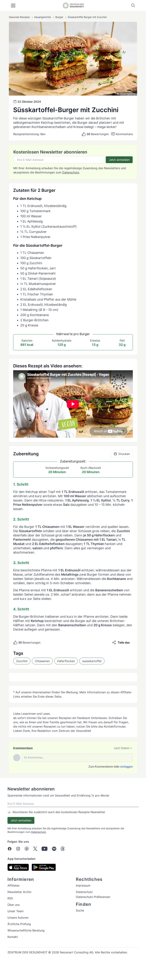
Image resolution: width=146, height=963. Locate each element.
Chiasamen (42, 661)
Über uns (13, 904)
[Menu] (13, 5)
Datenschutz (70, 172)
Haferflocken (66, 661)
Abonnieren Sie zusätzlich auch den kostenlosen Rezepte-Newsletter (58, 812)
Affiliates (13, 885)
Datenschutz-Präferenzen (93, 897)
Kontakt (12, 937)
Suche (80, 910)
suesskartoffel (91, 661)
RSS (10, 898)
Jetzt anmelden (119, 160)
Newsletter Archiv (19, 892)
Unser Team (15, 911)
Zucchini (21, 661)
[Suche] (133, 5)
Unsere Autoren (17, 917)
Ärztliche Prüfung (19, 924)
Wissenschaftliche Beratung (26, 930)
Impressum (83, 885)
